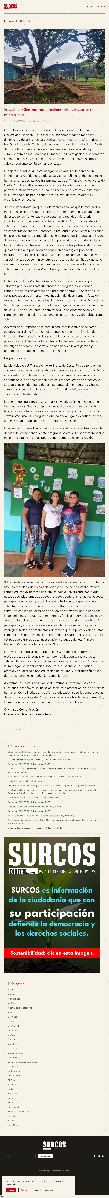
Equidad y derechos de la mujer (22, 1061)
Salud (10, 1098)
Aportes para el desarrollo (20, 1007)
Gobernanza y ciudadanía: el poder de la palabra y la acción (35, 806)
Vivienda (12, 1120)
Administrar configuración (44, 1190)
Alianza (11, 994)
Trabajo (11, 1116)
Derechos (38, 121)
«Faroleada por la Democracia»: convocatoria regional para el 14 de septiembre (44, 776)
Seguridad (12, 1102)
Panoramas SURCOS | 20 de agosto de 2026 (29, 811)
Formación (13, 1066)
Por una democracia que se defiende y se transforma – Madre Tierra (39, 759)
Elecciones (13, 1057)
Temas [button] (99, 6)
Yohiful (68, 1170)
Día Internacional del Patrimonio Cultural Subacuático (33, 797)
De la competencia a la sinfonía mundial (26, 781)
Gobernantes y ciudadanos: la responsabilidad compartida (35, 827)
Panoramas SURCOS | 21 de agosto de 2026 (29, 802)
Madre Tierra (14, 1075)
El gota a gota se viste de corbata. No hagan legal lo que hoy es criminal (41, 815)
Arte (10, 1012)
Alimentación (14, 998)
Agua (10, 989)
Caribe (11, 1021)
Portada (90, 6)
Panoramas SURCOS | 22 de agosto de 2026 (29, 764)
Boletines (12, 1016)
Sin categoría (14, 1107)
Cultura (11, 1034)
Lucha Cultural (15, 1071)
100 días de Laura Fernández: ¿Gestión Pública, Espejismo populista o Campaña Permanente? (51, 785)
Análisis (12, 1003)
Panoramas (13, 1084)
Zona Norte (13, 1125)
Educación (47, 121)
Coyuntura (13, 1030)
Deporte (11, 1039)
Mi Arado (12, 1080)
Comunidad (13, 1025)
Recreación (13, 1093)
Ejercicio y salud (15, 1052)
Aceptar (11, 1190)
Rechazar (24, 1190)
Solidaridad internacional (19, 1111)
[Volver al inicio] (10, 6)
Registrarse (45, 1156)
